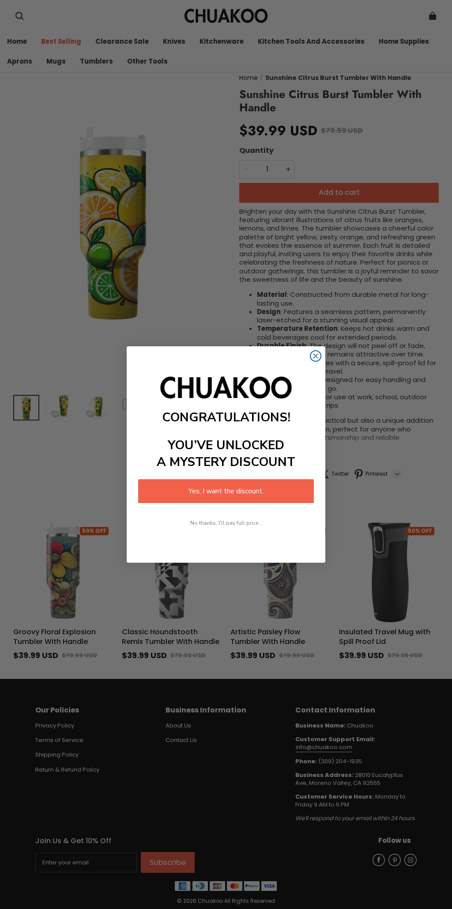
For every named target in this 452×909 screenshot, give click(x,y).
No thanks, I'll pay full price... (226, 522)
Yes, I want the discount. (226, 491)
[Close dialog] (315, 356)
